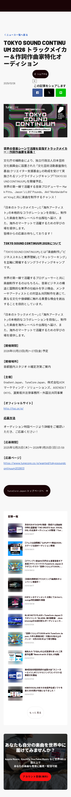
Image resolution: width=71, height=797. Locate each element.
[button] (35, 776)
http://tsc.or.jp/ (13, 408)
